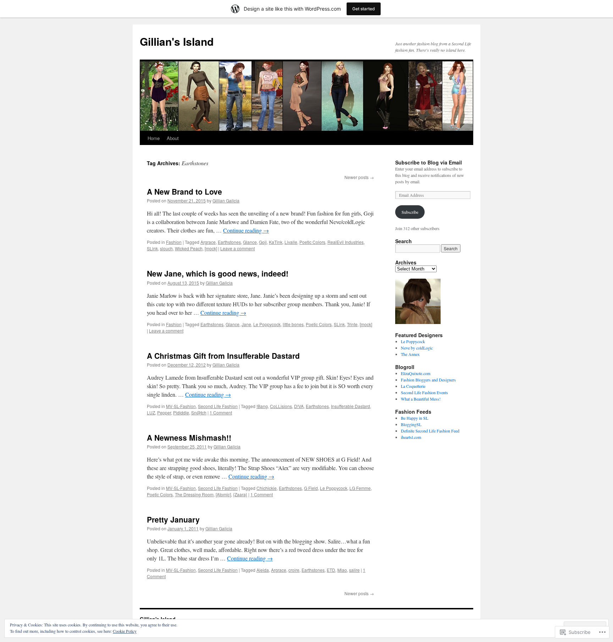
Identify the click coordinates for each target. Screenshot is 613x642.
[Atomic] (223, 494)
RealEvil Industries (345, 242)
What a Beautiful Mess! (421, 399)
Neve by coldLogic (417, 348)
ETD (331, 570)
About (173, 138)
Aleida (262, 570)
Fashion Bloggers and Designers (428, 380)
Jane (246, 324)
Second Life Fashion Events (424, 392)
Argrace (208, 242)
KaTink (275, 242)
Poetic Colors (312, 242)
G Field (311, 488)
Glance (250, 242)
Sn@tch (198, 412)
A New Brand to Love (184, 191)
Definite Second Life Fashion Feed (430, 431)
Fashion (174, 242)
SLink (152, 248)
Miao (342, 570)
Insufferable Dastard (350, 406)
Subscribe (410, 212)
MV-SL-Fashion (181, 406)
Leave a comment (237, 248)
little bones (293, 324)
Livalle (291, 242)
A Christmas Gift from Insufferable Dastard (223, 355)
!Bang (262, 406)
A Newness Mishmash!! (189, 437)
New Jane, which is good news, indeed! (217, 273)
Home (154, 138)
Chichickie (266, 488)
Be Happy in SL (414, 418)
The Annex (410, 354)
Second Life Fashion (218, 406)
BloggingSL (411, 424)
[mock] (211, 248)
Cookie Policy (125, 631)
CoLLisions (281, 406)
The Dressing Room (194, 494)
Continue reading (246, 230)
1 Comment (221, 412)
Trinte (352, 324)
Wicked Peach (189, 248)
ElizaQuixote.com (415, 373)
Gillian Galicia (225, 200)
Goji (263, 242)
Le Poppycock (267, 324)
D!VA (299, 406)
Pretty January (173, 519)
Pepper (164, 412)
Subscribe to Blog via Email (428, 162)
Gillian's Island (177, 41)
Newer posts (359, 177)
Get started (363, 8)
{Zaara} (240, 494)
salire (354, 570)
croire (293, 570)
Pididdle (181, 412)
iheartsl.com (411, 437)
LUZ (151, 412)
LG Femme (360, 488)
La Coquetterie (413, 386)
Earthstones (229, 242)
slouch (166, 248)
